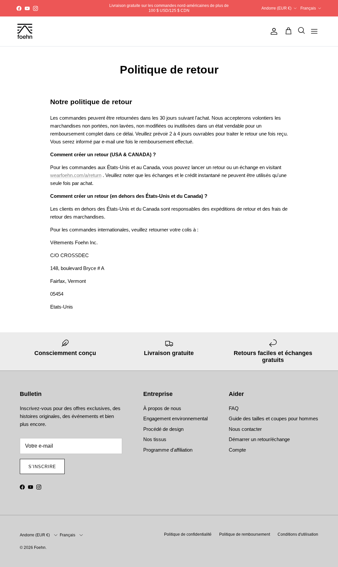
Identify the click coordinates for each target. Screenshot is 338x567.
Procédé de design (163, 429)
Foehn (40, 547)
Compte (237, 450)
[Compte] (272, 31)
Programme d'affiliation (167, 450)
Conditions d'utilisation (298, 534)
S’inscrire (42, 466)
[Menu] (314, 31)
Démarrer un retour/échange (259, 439)
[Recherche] (299, 31)
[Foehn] (25, 31)
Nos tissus (154, 439)
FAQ (234, 408)
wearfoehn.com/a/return (75, 175)
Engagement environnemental (175, 418)
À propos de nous (162, 408)
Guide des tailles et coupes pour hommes (273, 418)
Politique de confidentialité (188, 534)
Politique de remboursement (244, 534)
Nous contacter (245, 429)
